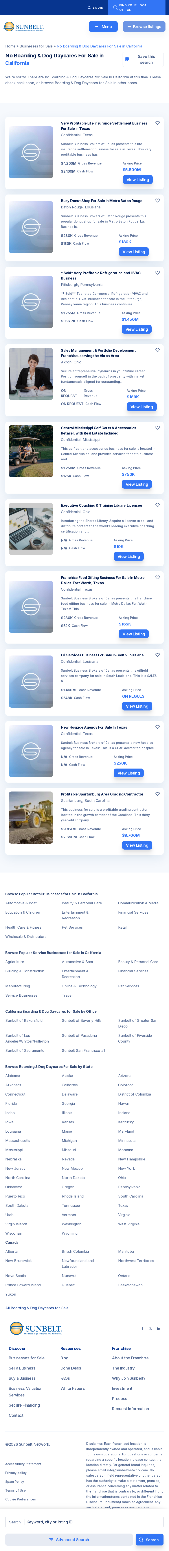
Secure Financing (24, 1405)
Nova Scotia (15, 1275)
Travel (67, 995)
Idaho (10, 1113)
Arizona (124, 1075)
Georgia (68, 1103)
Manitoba (126, 1251)
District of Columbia (134, 1094)
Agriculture (14, 962)
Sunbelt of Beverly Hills (81, 1020)
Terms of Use (15, 1490)
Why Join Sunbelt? (128, 1378)
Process (119, 1398)
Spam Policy (14, 1481)
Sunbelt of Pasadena (79, 1035)
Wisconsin (13, 1233)
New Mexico (72, 1168)
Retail (122, 927)
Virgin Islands (16, 1224)
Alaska (67, 1075)
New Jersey (15, 1168)
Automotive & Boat (21, 903)
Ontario (124, 1275)
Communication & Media (138, 903)
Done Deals (71, 1368)
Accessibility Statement (23, 1464)
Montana (125, 1150)
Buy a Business (22, 1378)
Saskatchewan (130, 1285)
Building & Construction (24, 971)
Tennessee (71, 1205)
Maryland (126, 1131)
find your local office (134, 7)
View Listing (138, 179)
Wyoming (69, 1233)
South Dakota (16, 1205)
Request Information (130, 1408)
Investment (122, 1388)
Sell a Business (22, 1368)
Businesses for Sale (36, 46)
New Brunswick (18, 1260)
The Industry (123, 1368)
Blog (64, 1358)
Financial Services (133, 912)
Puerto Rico (15, 1196)
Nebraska (13, 1159)
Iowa (9, 1122)
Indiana (124, 1113)
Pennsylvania (129, 1187)
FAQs (65, 1378)
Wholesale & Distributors (25, 936)
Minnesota (127, 1140)
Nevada (68, 1159)
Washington (71, 1224)
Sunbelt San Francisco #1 (83, 1050)
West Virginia (129, 1224)
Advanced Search (72, 1539)
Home (10, 46)
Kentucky (126, 1122)
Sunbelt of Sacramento (24, 1050)
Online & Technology (79, 986)
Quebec (68, 1285)
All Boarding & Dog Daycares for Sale (36, 1308)
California (70, 1085)
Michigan (69, 1140)
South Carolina (130, 1196)
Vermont (69, 1215)
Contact (16, 1415)
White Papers (73, 1388)
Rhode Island (73, 1196)
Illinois (67, 1113)
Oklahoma (13, 1187)
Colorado (126, 1085)
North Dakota (73, 1177)
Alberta (11, 1251)
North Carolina (17, 1177)
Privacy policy (16, 1473)
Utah (9, 1215)
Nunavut (69, 1275)
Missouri (69, 1150)
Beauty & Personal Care (82, 903)
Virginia (124, 1215)
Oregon (68, 1187)
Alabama (12, 1075)
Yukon (10, 1294)
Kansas (68, 1122)
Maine (67, 1131)
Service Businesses (21, 995)
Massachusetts (17, 1140)
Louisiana (13, 1131)
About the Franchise (130, 1358)
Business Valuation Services (25, 1391)
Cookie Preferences (20, 1499)
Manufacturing (17, 986)
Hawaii (123, 1103)
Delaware (70, 1094)
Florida (11, 1103)
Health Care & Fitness (23, 927)
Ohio (122, 1177)
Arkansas (13, 1085)
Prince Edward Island (23, 1285)
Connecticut (15, 1094)
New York (126, 1168)
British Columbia (75, 1251)
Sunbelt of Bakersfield (23, 1020)
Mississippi (14, 1150)
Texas (123, 1205)
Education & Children (22, 912)
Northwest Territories (136, 1260)
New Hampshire (131, 1159)
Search (15, 1522)
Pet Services (72, 927)
